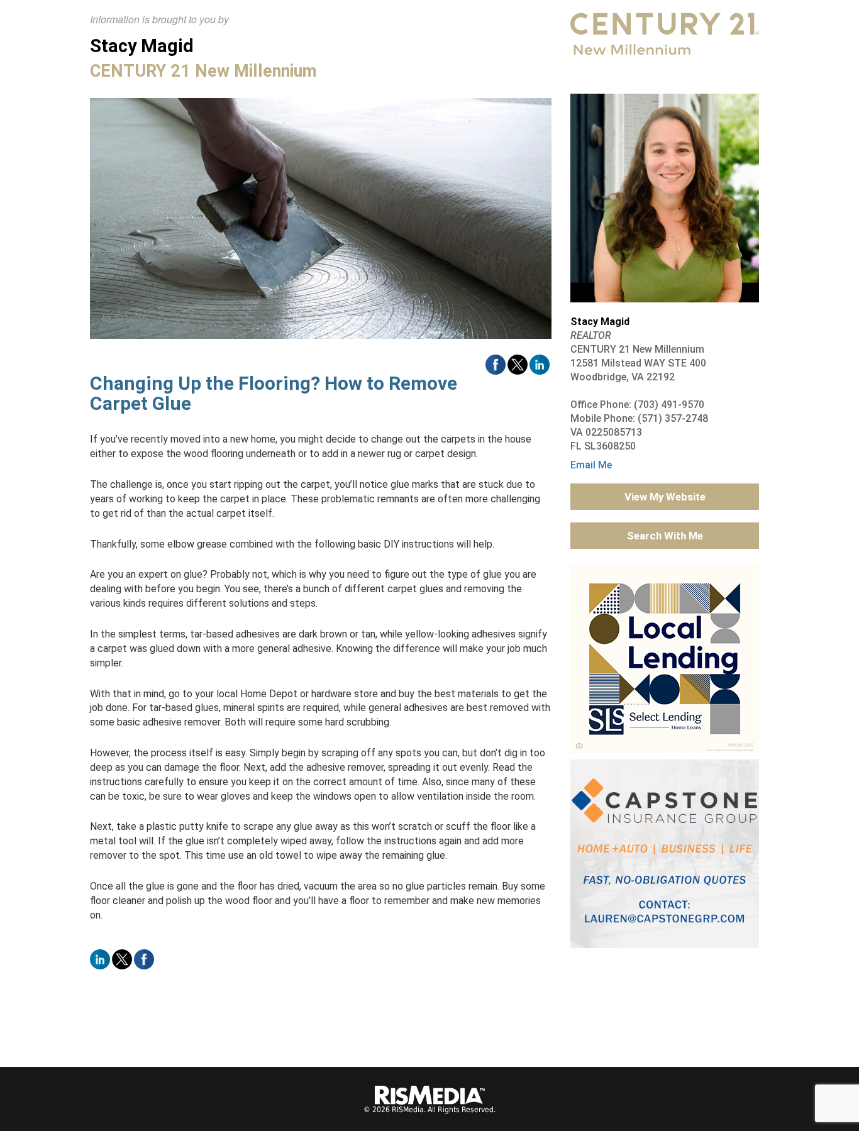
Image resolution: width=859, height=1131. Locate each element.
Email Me (591, 465)
